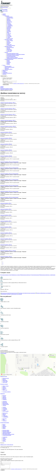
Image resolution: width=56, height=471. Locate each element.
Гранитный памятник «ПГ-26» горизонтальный (9, 173)
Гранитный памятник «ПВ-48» (6, 155)
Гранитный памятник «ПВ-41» (6, 132)
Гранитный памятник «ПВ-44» (6, 144)
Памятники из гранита (16, 274)
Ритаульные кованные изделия (12, 53)
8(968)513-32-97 (3, 444)
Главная (4, 13)
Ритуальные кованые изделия (5, 274)
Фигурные (9, 31)
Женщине (9, 19)
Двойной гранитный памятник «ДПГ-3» (8, 108)
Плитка (8, 41)
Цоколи (8, 43)
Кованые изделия (3, 376)
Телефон (4, 82)
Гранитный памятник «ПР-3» (5, 209)
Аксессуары (9, 51)
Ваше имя (4, 81)
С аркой (8, 37)
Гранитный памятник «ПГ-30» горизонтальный (9, 197)
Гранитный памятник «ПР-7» (5, 221)
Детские (8, 29)
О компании (5, 72)
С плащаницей (10, 25)
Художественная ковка (11, 56)
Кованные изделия (8, 46)
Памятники (7, 15)
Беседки (8, 48)
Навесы (8, 63)
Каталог (4, 14)
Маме (8, 32)
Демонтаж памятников (7, 432)
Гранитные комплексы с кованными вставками (16, 54)
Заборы (8, 61)
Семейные (9, 26)
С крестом (9, 33)
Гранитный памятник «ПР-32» (6, 256)
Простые (8, 22)
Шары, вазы (9, 44)
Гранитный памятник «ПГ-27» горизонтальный (9, 179)
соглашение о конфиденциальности (18, 83)
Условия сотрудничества (7, 73)
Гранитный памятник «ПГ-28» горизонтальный (9, 185)
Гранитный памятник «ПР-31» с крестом (8, 250)
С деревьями (9, 24)
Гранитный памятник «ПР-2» (5, 203)
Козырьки (9, 62)
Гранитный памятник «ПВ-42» (6, 138)
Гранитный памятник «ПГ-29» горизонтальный (9, 191)
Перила (8, 64)
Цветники (9, 42)
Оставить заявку (5, 10)
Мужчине (9, 20)
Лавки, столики (10, 40)
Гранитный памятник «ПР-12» (6, 232)
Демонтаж (7, 68)
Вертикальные (9, 16)
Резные (8, 18)
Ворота (8, 60)
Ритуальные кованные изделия (8, 434)
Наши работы (5, 70)
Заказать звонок (5, 84)
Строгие (8, 34)
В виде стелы (9, 21)
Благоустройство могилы (9, 67)
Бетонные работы (8, 66)
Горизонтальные (10, 17)
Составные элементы (11, 45)
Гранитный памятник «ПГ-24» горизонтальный (9, 167)
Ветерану (8, 28)
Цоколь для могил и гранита (12, 57)
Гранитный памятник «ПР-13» (6, 238)
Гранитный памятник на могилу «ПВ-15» (8, 126)
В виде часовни (10, 38)
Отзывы (4, 71)
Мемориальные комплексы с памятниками (15, 58)
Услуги (4, 65)
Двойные (8, 30)
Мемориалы (9, 49)
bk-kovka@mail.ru (4, 7)
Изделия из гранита (8, 39)
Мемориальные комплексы (25, 274)
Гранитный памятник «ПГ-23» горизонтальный (9, 161)
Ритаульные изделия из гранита (13, 55)
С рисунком (9, 36)
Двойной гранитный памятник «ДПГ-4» (8, 114)
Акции (4, 438)
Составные (9, 35)
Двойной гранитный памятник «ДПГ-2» (8, 102)
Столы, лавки (9, 50)
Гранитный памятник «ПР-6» (5, 215)
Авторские (9, 23)
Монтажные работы (8, 69)
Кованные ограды (10, 47)
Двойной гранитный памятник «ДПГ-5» (8, 120)
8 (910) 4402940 (4, 9)
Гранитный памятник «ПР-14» (6, 244)
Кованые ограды (6, 378)
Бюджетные (9, 27)
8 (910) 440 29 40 (10, 444)
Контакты (4, 74)
